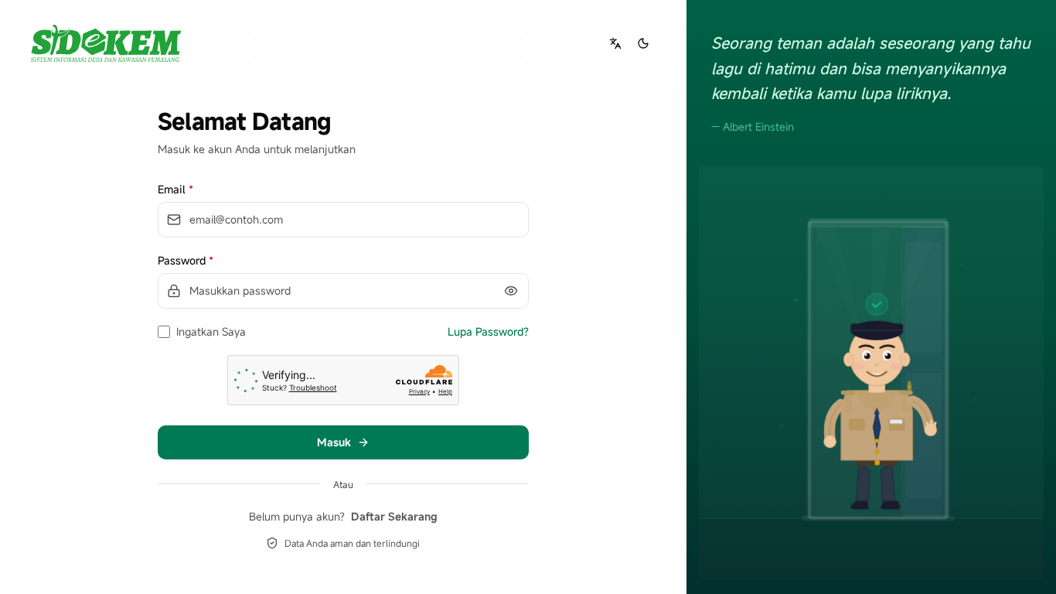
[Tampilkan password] (510, 290)
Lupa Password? (488, 331)
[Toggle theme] (643, 43)
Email (175, 189)
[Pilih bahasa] (615, 43)
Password (185, 260)
